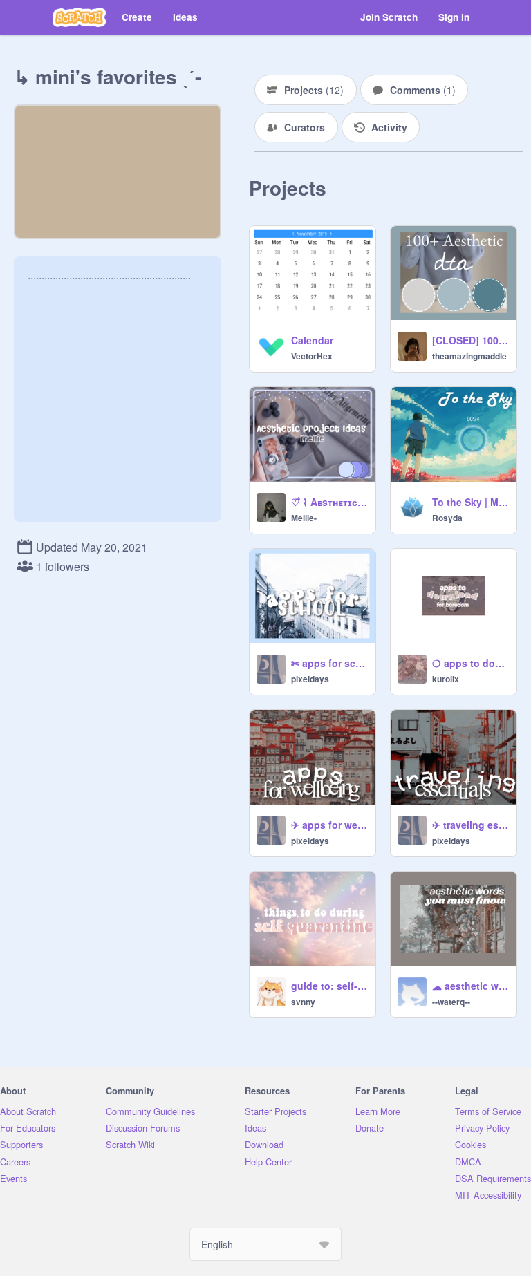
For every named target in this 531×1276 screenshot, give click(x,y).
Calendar (312, 340)
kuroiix (445, 679)
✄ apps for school (329, 663)
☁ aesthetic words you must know (470, 986)
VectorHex (312, 356)
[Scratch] (79, 17)
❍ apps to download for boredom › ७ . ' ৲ (470, 663)
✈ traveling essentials (470, 825)
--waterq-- (451, 1001)
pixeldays (310, 679)
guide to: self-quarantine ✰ (329, 986)
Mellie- (304, 518)
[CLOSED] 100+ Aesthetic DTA (470, 340)
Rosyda (447, 518)
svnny (303, 1001)
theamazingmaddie (469, 356)
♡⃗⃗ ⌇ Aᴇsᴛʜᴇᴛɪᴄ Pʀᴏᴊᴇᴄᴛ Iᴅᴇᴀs (329, 502)
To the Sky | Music (470, 502)
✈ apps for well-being (329, 825)
